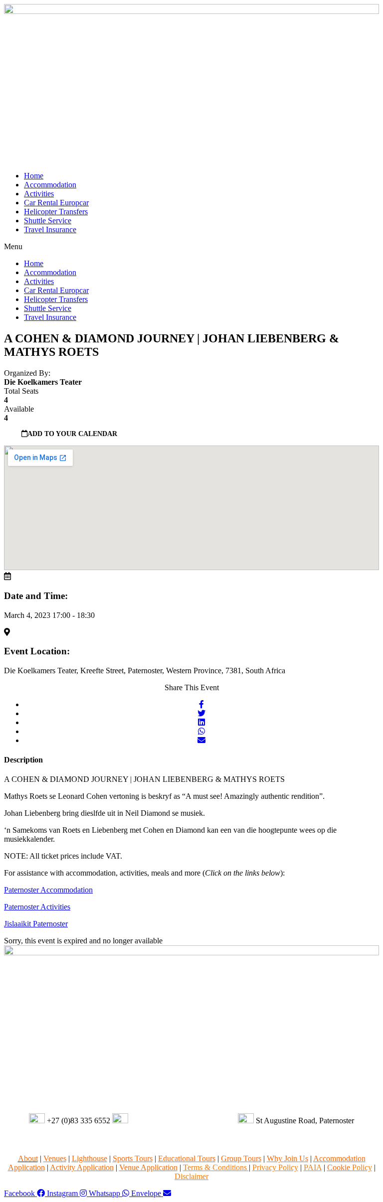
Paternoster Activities (37, 906)
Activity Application (82, 1167)
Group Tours (241, 1158)
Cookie (349, 1167)
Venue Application (148, 1167)
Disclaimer (191, 1176)
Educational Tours (186, 1158)
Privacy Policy (275, 1167)
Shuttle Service (47, 220)
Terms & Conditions (216, 1167)
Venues (54, 1158)
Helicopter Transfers (56, 211)
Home (33, 175)
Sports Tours (133, 1158)
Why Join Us (287, 1158)
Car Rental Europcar (56, 202)
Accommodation (50, 184)
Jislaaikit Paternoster (36, 923)
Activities (39, 193)
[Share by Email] (201, 740)
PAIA (313, 1167)
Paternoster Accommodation (48, 890)
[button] (191, 246)
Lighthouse (89, 1158)
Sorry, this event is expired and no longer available (83, 940)
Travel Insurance (50, 229)
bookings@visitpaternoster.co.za (182, 1120)
